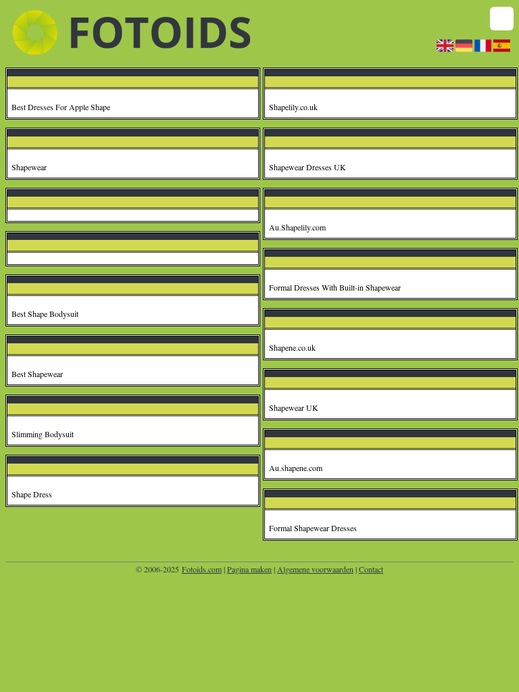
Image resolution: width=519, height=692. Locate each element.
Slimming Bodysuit (42, 433)
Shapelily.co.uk (293, 106)
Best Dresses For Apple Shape (60, 106)
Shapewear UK (293, 407)
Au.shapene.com (295, 467)
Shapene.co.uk (292, 347)
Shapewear (29, 167)
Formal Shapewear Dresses (313, 527)
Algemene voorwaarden (315, 569)
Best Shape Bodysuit (44, 313)
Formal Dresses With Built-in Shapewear (335, 287)
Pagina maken (249, 569)
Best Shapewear (37, 373)
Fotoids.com (202, 569)
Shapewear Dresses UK (307, 167)
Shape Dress (31, 494)
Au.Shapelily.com (297, 227)
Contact (371, 569)
